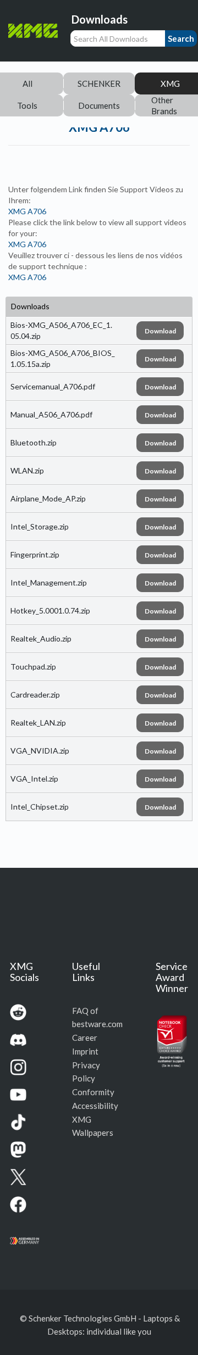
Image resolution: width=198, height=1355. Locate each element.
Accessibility (95, 1106)
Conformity (93, 1092)
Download (160, 331)
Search (181, 38)
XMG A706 (27, 211)
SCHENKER (99, 83)
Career (84, 1037)
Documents (99, 105)
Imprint (85, 1051)
